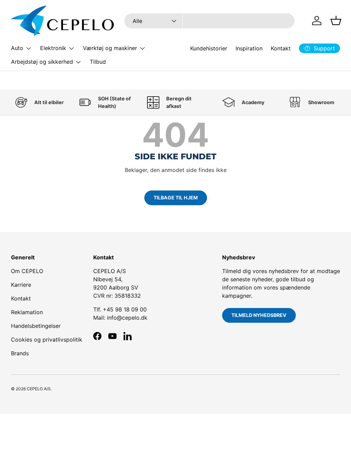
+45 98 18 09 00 (125, 309)
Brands (20, 353)
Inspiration (249, 48)
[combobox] (209, 20)
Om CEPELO (27, 271)
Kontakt (281, 48)
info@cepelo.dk (127, 317)
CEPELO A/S (39, 388)
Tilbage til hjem (176, 197)
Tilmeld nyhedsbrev (259, 315)
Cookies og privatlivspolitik (46, 339)
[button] (335, 20)
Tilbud (98, 61)
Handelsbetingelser (36, 325)
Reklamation (27, 312)
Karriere (21, 284)
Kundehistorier (208, 48)
